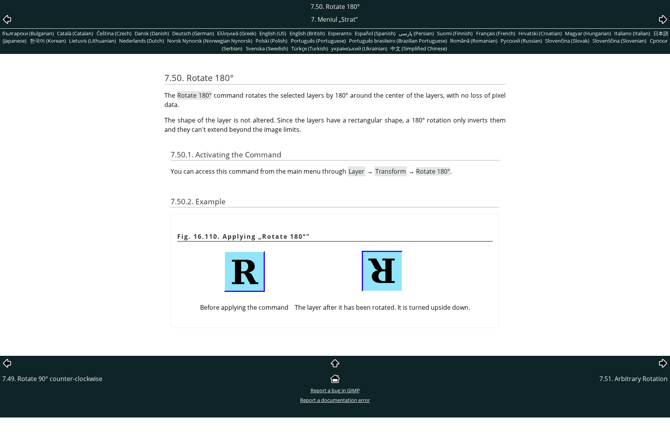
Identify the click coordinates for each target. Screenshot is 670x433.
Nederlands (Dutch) (141, 40)
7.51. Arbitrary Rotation (633, 378)
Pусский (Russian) (521, 40)
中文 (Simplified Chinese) (418, 48)
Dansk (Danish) (152, 33)
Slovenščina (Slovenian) (619, 40)
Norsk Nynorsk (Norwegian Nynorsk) (209, 40)
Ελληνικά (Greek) (236, 33)
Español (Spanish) (375, 33)
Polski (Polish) (271, 40)
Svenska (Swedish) (267, 48)
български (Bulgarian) (28, 33)
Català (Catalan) (75, 33)
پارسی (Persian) (416, 33)
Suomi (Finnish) (455, 33)
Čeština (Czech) (114, 33)
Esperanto (340, 33)
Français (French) (495, 33)
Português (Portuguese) (318, 40)
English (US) (272, 33)
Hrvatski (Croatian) (540, 33)
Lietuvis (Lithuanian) (92, 40)
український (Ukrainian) (359, 48)
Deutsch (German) (193, 33)
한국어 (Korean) (48, 40)
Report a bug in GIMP (335, 390)
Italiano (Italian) (632, 33)
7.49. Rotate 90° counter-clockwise (52, 378)
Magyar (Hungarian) (588, 33)
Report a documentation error (335, 400)
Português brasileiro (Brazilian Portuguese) (398, 40)
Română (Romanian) (473, 40)
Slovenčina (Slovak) (567, 40)
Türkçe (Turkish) (309, 48)
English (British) (307, 33)
